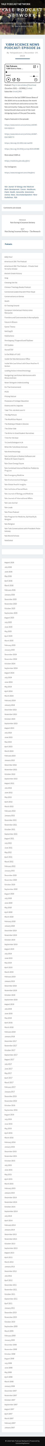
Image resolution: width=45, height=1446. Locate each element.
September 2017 (10, 1055)
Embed (29, 88)
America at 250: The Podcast (15, 261)
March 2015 (8, 1184)
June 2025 (8, 627)
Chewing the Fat (10, 282)
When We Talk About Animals (16, 447)
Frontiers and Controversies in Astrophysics (21, 317)
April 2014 (8, 1220)
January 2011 (9, 1308)
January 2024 (9, 705)
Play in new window (19, 85)
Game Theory (9, 326)
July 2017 (8, 1064)
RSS (20, 91)
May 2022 (8, 797)
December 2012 (10, 1271)
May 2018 (8, 1018)
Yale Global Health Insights (15, 484)
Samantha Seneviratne (25, 192)
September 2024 (10, 668)
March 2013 (8, 1262)
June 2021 (8, 848)
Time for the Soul (11, 438)
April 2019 (8, 967)
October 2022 (9, 774)
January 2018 (9, 1036)
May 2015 (8, 1174)
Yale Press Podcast (11, 512)
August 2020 (9, 894)
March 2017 (8, 1082)
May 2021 (8, 852)
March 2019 (8, 972)
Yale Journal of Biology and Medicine (19, 187)
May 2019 (8, 963)
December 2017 (10, 1041)
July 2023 (8, 732)
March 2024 (8, 696)
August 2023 (9, 728)
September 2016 (10, 1110)
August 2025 (9, 617)
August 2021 (9, 838)
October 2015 (9, 1161)
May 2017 (8, 1073)
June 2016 (8, 1124)
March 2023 (8, 751)
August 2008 (9, 1358)
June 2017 (8, 1068)
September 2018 (10, 999)
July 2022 (8, 788)
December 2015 (10, 1151)
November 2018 (10, 990)
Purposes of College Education (16, 401)
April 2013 (8, 1257)
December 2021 (10, 820)
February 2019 (9, 976)
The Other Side (10, 428)
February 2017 (9, 1087)
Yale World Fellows (11, 536)
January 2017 (9, 1091)
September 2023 (10, 723)
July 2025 (8, 622)
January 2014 (9, 1230)
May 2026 (8, 576)
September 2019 (10, 944)
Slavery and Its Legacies (13, 405)
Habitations (9, 336)
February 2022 (9, 811)
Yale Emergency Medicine (14, 475)
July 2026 (8, 567)
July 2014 (8, 1216)
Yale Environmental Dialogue (15, 480)
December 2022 (10, 765)
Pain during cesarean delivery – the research (22, 230)
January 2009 (9, 1340)
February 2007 (9, 1423)
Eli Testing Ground (11, 305)
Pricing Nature (10, 396)
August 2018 (9, 1004)
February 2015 (9, 1188)
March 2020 (8, 917)
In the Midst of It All (12, 354)
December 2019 (10, 930)
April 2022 (8, 802)
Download (32, 85)
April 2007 (8, 1414)
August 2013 (9, 1252)
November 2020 (10, 880)
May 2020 (8, 907)
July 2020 (8, 898)
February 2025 (9, 645)
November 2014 (10, 1202)
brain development (11, 189)
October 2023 (9, 719)
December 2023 (10, 710)
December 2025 (10, 599)
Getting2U (8, 331)
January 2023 (9, 760)
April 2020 (8, 912)
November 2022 (10, 769)
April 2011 (8, 1303)
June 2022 (8, 792)
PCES (6, 392)
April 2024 (8, 691)
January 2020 (9, 926)
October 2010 (9, 1322)
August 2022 (9, 783)
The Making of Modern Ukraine (16, 424)
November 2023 (10, 714)
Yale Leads (8, 507)
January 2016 (9, 1147)
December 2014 (10, 1197)
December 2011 (10, 1285)
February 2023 (9, 755)
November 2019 (10, 935)
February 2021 (9, 866)
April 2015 (8, 1179)
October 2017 (9, 1050)
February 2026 (9, 590)
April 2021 (8, 857)
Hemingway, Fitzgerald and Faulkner (18, 340)
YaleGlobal (8, 540)
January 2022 (9, 815)
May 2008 (8, 1372)
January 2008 (9, 1386)
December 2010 (10, 1312)
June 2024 (8, 682)
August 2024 (9, 673)
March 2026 (8, 585)
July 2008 (8, 1363)
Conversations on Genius (14, 296)
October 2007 (9, 1400)
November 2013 (10, 1239)
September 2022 (10, 778)
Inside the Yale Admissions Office (17, 359)
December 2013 (10, 1234)
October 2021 (9, 829)
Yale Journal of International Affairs (18, 498)
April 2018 (8, 1022)
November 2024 (10, 659)
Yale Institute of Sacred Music (15, 489)
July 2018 (8, 1009)
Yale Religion (9, 524)
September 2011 (10, 1299)
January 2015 (9, 1193)
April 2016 (8, 1133)
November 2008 (10, 1349)
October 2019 (9, 940)
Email (15, 91)
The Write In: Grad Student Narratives (19, 433)
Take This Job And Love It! (14, 410)
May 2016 (8, 1128)
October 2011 (9, 1294)
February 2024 (9, 700)
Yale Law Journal (11, 503)
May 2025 (8, 631)
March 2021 (8, 861)
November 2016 (10, 1101)
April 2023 (8, 746)
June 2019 (8, 958)
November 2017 (10, 1045)
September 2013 (10, 1248)
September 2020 (10, 889)
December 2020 (10, 875)
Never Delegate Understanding (16, 382)
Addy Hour (8, 257)
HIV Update (8, 345)
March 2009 (8, 1331)
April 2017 (8, 1078)
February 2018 (9, 1032)
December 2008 (10, 1345)
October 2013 (9, 1243)
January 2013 (9, 1266)
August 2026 (9, 562)
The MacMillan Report (13, 419)
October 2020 (9, 884)
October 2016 (9, 1105)
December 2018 (10, 986)
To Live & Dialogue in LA (13, 442)
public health (9, 192)
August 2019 (9, 949)
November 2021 (10, 825)
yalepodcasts (16, 53)
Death (6, 301)
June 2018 (8, 1013)
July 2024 (8, 677)
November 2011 (10, 1289)
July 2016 (8, 1119)
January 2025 (9, 650)
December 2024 (10, 654)
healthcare (31, 189)
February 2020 (9, 921)
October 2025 (9, 608)
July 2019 (8, 953)
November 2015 (10, 1156)
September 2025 (10, 613)
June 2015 (8, 1170)
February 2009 (9, 1335)
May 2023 (8, 742)
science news (9, 194)
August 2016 (9, 1114)
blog (6, 278)
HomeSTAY (8, 349)
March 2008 (8, 1381)
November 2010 (10, 1317)
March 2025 (8, 640)
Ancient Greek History (13, 273)
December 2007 (10, 1391)
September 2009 (10, 1326)
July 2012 (8, 1276)
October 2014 (9, 1207)
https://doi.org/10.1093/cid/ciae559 (18, 143)
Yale (15, 197)
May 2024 (8, 687)
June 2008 (8, 1368)
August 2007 (9, 1409)
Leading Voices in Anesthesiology (17, 370)
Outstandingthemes (22, 1443)
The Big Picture (10, 415)
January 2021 (9, 871)
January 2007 (9, 1427)
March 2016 (8, 1137)
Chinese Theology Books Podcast (17, 287)
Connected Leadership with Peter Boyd (19, 292)
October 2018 (9, 995)
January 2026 (9, 594)
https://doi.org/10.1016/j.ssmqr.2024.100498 (21, 149)
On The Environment (12, 387)
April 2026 (8, 581)
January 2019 (9, 981)
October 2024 (9, 663)
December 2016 (10, 1096)
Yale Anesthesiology (12, 451)
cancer (23, 189)
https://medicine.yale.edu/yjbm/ (17, 161)
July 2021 (8, 843)
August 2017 (9, 1059)
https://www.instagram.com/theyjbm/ (19, 172)
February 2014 (9, 1225)
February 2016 (9, 1142)
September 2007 (10, 1404)
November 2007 (10, 1395)
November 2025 (10, 604)
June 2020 (8, 903)
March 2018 (8, 1027)
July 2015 (8, 1165)
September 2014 (10, 1211)
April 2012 (8, 1280)
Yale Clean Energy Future (14, 463)
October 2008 (9, 1354)
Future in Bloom (10, 322)
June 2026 (8, 571)
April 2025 (8, 636)
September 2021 (10, 834)
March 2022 (8, 806)
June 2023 (8, 737)
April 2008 (8, 1377)
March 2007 (8, 1418)
